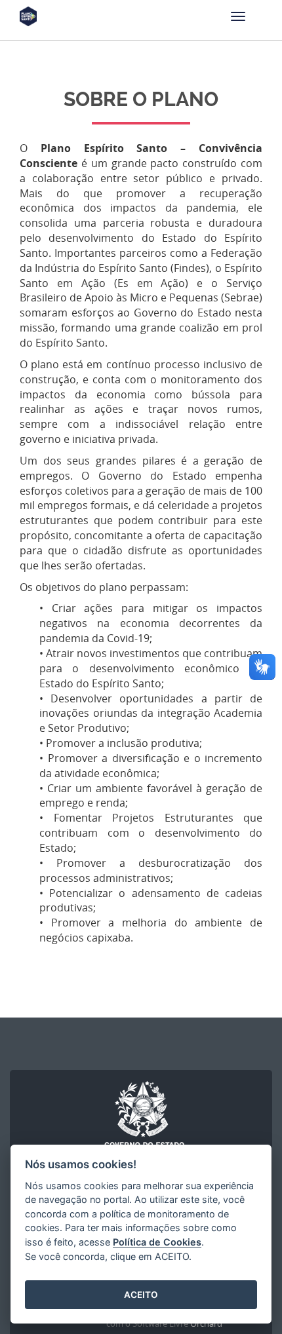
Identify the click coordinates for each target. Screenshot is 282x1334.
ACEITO (141, 1294)
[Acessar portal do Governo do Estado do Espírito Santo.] (144, 1120)
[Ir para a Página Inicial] (28, 23)
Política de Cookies (157, 1242)
